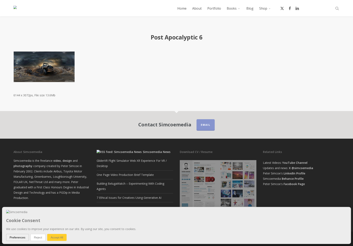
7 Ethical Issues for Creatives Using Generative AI (129, 198)
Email (205, 125)
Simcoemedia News (156, 152)
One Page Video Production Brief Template (125, 175)
